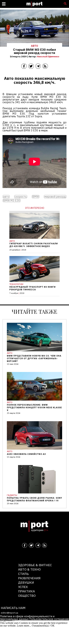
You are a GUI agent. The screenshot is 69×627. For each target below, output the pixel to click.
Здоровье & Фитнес (35, 565)
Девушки (26, 582)
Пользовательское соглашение (49, 619)
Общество (27, 595)
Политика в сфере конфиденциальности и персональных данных (27, 618)
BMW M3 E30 (11, 200)
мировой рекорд (55, 196)
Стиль (23, 574)
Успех (23, 587)
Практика (26, 591)
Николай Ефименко (48, 56)
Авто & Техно (29, 569)
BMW (35, 196)
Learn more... (24, 625)
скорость (21, 196)
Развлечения (29, 578)
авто (6, 196)
